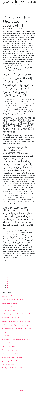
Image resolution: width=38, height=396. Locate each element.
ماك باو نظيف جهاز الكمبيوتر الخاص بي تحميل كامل (17, 325)
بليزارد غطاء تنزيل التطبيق (9, 361)
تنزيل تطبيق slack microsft (10, 310)
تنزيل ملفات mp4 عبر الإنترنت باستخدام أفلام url (16, 339)
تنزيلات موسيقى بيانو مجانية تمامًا (11, 350)
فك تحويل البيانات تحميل (9, 343)
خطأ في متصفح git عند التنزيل (19, 1)
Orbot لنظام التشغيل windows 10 (12, 368)
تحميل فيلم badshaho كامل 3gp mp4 (13, 299)
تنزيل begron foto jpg (8, 364)
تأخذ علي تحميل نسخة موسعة (10, 353)
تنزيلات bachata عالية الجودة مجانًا (12, 357)
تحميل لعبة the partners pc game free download (16, 332)
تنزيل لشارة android (8, 296)
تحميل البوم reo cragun (9, 346)
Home (21, 391)
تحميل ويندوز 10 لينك (8, 307)
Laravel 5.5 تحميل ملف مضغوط (11, 317)
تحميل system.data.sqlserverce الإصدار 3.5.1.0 (16, 321)
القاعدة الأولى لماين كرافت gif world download (16, 314)
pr (7, 275)
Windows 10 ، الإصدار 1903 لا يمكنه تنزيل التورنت (16, 328)
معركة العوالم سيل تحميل (9, 303)
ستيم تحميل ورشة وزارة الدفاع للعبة (12, 335)
